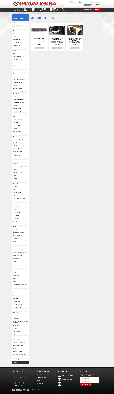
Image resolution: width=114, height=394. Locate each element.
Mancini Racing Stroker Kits (19, 252)
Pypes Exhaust (16, 334)
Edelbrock (15, 145)
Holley (14, 195)
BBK (14, 65)
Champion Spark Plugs (18, 91)
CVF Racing (16, 116)
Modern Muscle (16, 275)
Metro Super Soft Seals (18, 267)
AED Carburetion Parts (18, 25)
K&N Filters (15, 229)
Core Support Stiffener (39, 38)
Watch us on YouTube (67, 384)
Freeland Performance (18, 183)
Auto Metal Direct (17, 56)
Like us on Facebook (67, 375)
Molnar (14, 278)
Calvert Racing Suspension (19, 79)
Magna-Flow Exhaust (18, 249)
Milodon (15, 272)
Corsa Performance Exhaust (19, 114)
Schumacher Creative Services (20, 342)
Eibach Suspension (17, 148)
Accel (14, 22)
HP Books (15, 204)
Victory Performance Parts (19, 359)
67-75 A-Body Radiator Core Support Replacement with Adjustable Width (74, 39)
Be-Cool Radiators (17, 68)
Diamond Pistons (17, 131)
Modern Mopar (34, 9)
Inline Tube (15, 218)
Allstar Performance (17, 39)
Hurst (14, 209)
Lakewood (15, 238)
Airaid (14, 36)
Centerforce (15, 85)
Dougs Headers (16, 134)
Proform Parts (16, 325)
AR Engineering (16, 45)
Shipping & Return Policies (20, 377)
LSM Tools (15, 244)
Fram (14, 181)
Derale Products (16, 122)
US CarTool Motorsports (30, 13)
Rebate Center (97, 2)
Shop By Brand (20, 13)
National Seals (16, 301)
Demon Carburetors (17, 119)
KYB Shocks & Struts (18, 235)
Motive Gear (16, 292)
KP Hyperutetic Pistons (18, 232)
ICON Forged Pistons (18, 212)
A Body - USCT (40, 13)
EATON (15, 142)
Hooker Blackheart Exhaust (19, 198)
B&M (14, 62)
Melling (14, 264)
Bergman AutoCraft (17, 71)
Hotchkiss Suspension (18, 201)
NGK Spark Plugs (17, 307)
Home (14, 13)
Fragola (15, 178)
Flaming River (16, 169)
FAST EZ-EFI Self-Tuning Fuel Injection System (20, 155)
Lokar (14, 241)
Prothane (15, 328)
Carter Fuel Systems (17, 82)
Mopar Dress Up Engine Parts (20, 284)
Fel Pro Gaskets (17, 161)
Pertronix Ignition (17, 315)
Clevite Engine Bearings (18, 99)
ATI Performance (17, 51)
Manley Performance (17, 255)
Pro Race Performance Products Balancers (20, 322)
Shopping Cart (88, 9)
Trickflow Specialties (17, 351)
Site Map (16, 379)
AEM (14, 28)
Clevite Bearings (17, 96)
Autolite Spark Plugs (17, 59)
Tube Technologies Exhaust (19, 354)
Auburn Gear (16, 53)
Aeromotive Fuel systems (19, 30)
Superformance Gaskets (18, 345)
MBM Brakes (16, 258)
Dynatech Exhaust (17, 136)
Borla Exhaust (16, 76)
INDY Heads (16, 215)
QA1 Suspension (17, 337)
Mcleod (14, 261)
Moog (14, 281)
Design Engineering (17, 125)
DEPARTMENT (17, 9)
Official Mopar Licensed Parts (20, 310)
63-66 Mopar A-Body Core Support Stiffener (57, 39)
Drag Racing (63, 9)
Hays (14, 189)
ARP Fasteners (16, 48)
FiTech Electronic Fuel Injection (20, 166)
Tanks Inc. (15, 348)
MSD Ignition (16, 298)
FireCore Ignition (17, 163)
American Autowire (17, 42)
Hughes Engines (17, 206)
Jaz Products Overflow (18, 224)
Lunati (14, 247)
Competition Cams (17, 108)
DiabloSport (15, 128)
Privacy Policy (17, 375)
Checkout (98, 10)
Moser (14, 290)
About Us (74, 2)
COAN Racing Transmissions (19, 102)
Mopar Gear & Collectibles (54, 9)
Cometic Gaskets (17, 105)
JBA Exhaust (16, 226)
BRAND (26, 9)
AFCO (14, 33)
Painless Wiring (16, 312)
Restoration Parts (43, 9)
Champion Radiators (17, 88)
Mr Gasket (15, 295)
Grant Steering (16, 186)
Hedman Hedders (17, 192)
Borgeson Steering (17, 73)
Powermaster (16, 318)
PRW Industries (16, 331)
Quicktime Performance (18, 339)
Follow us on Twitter (67, 379)
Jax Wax (15, 221)
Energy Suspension (17, 151)
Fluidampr (15, 175)
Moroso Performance (18, 287)
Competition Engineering (18, 111)
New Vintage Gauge (17, 304)
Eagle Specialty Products (19, 139)
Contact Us (84, 2)
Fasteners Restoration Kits (19, 158)
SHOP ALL (15, 362)
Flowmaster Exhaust (17, 172)
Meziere (15, 269)
